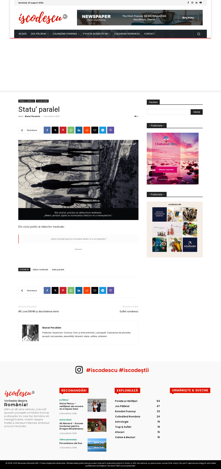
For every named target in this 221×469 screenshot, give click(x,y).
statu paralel (58, 269)
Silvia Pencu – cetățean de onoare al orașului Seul (71, 406)
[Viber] (110, 130)
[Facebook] (188, 3)
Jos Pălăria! (63, 400)
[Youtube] (201, 3)
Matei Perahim (32, 116)
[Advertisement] (110, 66)
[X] (55, 130)
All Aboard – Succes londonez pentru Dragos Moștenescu (71, 426)
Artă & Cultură (65, 420)
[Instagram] (192, 3)
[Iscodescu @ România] (43, 17)
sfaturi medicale (40, 269)
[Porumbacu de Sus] (97, 445)
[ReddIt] (86, 130)
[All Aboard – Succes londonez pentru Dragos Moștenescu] (97, 425)
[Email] (94, 130)
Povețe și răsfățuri (26, 101)
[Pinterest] (63, 130)
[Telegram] (102, 130)
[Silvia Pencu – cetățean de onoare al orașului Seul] (97, 405)
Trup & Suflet (42, 101)
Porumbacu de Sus (70, 443)
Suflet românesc (129, 311)
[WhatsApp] (71, 130)
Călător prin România (68, 439)
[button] (199, 34)
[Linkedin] (196, 3)
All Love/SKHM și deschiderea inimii (38, 311)
